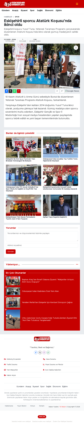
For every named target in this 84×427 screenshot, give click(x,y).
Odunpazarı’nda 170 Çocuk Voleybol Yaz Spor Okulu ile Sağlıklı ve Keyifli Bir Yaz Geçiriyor (22, 189)
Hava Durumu (51, 359)
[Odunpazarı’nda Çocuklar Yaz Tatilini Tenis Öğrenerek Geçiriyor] (60, 147)
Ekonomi (49, 11)
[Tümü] (77, 264)
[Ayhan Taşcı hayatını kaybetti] (60, 205)
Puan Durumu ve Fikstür (54, 364)
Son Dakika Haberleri (53, 370)
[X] (40, 352)
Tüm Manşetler (12, 370)
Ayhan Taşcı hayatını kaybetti (55, 217)
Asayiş (15, 11)
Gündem (6, 11)
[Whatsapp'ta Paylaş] (15, 91)
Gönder (10, 251)
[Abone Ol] (72, 91)
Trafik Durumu (12, 364)
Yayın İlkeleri (21, 406)
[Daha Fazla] (19, 91)
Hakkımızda (9, 406)
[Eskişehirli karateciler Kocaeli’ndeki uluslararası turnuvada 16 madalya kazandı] (60, 175)
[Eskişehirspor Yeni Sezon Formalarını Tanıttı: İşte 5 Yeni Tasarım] (23, 205)
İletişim (41, 406)
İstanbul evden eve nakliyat (21, 421)
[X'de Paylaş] (10, 91)
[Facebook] (36, 352)
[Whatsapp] (48, 352)
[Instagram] (44, 352)
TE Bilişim (62, 407)
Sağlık (40, 11)
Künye (32, 406)
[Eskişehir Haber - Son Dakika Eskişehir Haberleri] (14, 4)
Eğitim (59, 11)
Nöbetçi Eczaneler (14, 359)
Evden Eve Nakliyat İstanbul (62, 421)
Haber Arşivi (11, 375)
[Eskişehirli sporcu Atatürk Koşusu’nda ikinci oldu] (42, 66)
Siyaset (24, 11)
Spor (32, 11)
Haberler (8, 17)
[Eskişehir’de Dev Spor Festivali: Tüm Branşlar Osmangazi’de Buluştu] (23, 147)
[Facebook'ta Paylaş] (6, 91)
